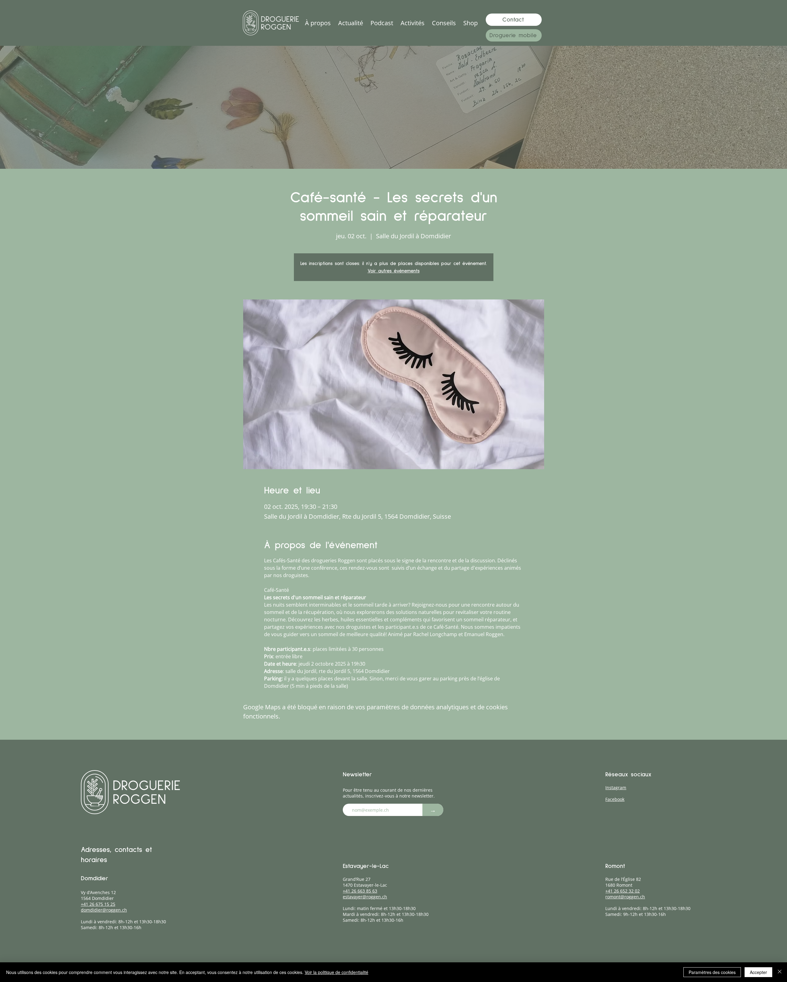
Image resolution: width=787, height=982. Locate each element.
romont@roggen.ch (625, 897)
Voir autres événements (394, 270)
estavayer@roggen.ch (365, 897)
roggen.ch (116, 910)
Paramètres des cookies (712, 972)
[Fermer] (779, 972)
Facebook (614, 799)
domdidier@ (93, 910)
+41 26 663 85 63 (360, 891)
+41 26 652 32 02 (622, 891)
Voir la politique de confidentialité (336, 972)
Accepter (758, 972)
